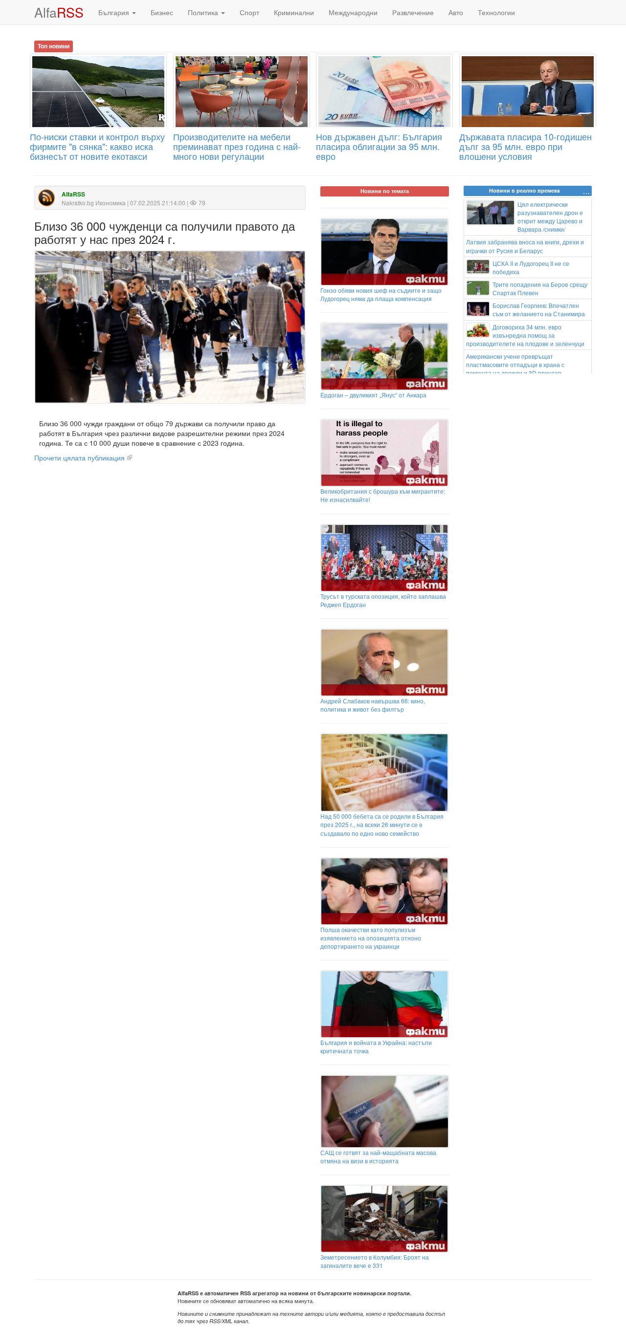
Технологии (496, 12)
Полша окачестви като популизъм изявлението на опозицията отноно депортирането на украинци (370, 937)
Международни (353, 12)
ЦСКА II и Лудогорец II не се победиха (530, 267)
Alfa (59, 12)
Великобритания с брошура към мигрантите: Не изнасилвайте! (382, 495)
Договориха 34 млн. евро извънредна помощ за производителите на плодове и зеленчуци (525, 335)
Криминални (294, 12)
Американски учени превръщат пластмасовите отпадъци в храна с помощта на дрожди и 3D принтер (515, 364)
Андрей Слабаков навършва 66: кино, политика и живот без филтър (372, 705)
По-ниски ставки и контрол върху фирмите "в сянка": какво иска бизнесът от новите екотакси (97, 146)
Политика (204, 12)
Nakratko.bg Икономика (94, 202)
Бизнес (162, 12)
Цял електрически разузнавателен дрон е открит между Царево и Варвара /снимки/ (550, 216)
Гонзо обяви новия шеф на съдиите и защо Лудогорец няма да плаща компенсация (381, 294)
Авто (455, 12)
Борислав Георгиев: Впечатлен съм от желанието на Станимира (538, 309)
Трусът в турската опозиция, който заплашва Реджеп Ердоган (383, 600)
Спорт (249, 12)
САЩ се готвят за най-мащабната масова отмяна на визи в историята (378, 1156)
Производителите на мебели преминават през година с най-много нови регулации (237, 146)
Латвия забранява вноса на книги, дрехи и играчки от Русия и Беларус (525, 246)
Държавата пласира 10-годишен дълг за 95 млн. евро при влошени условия (525, 146)
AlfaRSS (73, 194)
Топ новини (53, 46)
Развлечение (413, 12)
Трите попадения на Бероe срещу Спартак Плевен (539, 288)
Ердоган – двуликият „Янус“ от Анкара (373, 395)
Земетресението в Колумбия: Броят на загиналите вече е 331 (374, 1261)
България (114, 12)
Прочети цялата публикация (79, 457)
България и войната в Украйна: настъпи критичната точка (376, 1046)
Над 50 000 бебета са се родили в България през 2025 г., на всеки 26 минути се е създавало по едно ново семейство (382, 824)
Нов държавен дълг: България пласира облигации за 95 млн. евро (379, 146)
